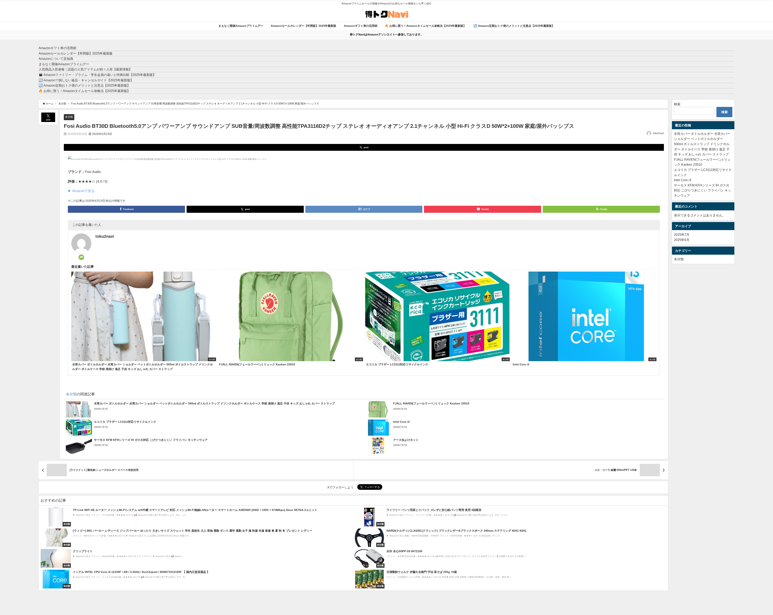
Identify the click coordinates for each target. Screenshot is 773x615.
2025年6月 (681, 239)
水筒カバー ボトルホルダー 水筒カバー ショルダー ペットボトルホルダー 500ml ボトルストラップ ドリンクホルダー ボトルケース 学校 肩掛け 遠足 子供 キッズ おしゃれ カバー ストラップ (702, 144)
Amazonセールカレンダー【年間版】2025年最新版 (303, 25)
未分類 (69, 117)
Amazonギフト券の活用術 (360, 25)
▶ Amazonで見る (81, 190)
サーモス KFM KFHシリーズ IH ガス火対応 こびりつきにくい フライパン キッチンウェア (702, 190)
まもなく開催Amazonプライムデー (240, 25)
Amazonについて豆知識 (56, 58)
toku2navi (658, 133)
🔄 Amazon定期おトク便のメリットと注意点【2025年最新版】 (514, 25)
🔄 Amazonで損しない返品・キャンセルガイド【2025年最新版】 (86, 80)
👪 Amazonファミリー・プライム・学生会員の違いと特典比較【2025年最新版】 (97, 74)
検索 (677, 104)
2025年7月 (681, 234)
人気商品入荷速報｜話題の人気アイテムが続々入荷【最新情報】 (85, 69)
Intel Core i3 (682, 180)
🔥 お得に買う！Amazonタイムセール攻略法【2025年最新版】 (425, 25)
